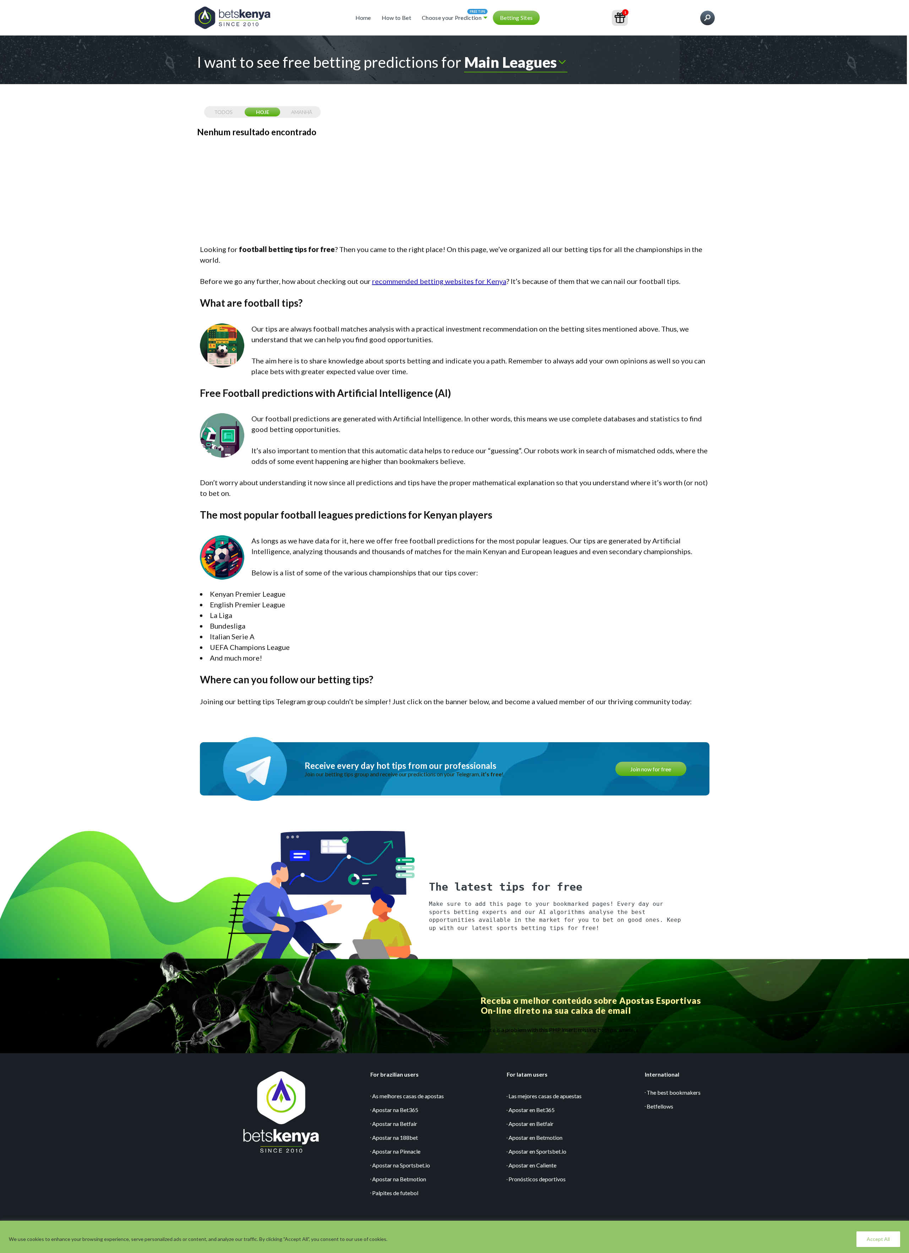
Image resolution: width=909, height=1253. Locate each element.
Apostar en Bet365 (531, 1109)
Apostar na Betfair (394, 1123)
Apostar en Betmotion (535, 1137)
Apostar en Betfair (531, 1123)
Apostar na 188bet (395, 1137)
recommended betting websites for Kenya (439, 281)
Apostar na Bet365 (395, 1109)
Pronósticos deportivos (537, 1179)
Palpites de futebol (395, 1192)
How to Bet (396, 17)
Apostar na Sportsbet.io (401, 1165)
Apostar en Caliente (532, 1165)
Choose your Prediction (451, 17)
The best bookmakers (674, 1092)
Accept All (878, 1239)
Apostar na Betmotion (399, 1179)
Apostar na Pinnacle (396, 1151)
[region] (454, 1237)
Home (363, 17)
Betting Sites (516, 17)
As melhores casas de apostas (408, 1096)
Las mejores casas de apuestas (545, 1096)
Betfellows (660, 1106)
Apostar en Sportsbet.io (537, 1151)
